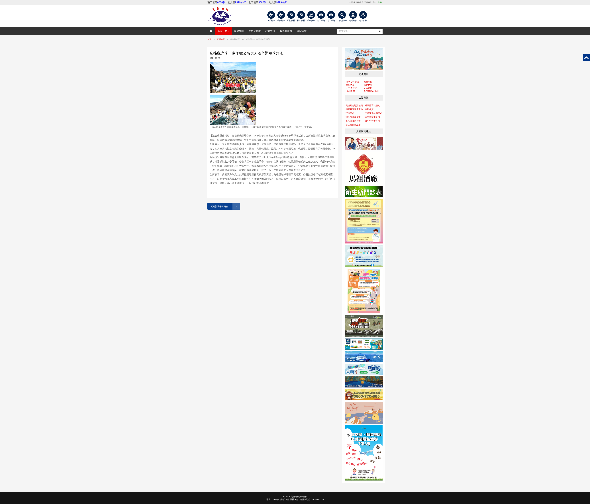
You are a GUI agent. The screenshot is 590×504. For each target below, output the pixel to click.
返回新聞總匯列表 (219, 206)
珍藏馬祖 (239, 31)
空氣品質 (369, 109)
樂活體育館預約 (372, 105)
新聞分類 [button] (222, 31)
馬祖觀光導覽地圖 (354, 105)
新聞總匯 (221, 39)
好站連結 (302, 31)
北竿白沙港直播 (353, 117)
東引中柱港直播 (372, 120)
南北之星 (368, 84)
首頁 (209, 39)
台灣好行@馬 (370, 91)
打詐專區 (350, 113)
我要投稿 (270, 31)
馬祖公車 (350, 91)
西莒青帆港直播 (353, 124)
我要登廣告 (286, 31)
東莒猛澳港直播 (353, 120)
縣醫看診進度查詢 (354, 109)
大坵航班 (368, 88)
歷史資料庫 (254, 31)
